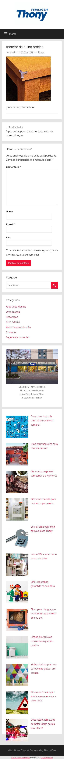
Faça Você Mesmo (16, 306)
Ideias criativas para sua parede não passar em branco (44, 668)
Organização (13, 311)
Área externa (13, 322)
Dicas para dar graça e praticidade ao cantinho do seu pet (43, 613)
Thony (41, 52)
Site (8, 237)
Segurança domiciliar (17, 337)
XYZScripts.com (47, 758)
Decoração (12, 317)
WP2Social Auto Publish (20, 758)
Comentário (13, 167)
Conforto (11, 332)
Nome (10, 211)
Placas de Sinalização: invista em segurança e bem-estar (43, 696)
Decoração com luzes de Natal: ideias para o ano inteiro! (43, 724)
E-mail (10, 224)
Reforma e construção (18, 327)
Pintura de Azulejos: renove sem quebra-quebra (42, 641)
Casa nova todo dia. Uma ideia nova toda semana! (42, 420)
